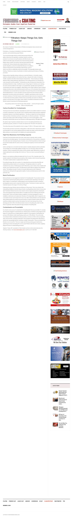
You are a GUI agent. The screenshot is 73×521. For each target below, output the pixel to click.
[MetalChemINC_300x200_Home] (60, 148)
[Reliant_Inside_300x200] (60, 222)
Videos (28, 1)
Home (4, 1)
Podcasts (34, 1)
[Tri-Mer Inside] (60, 179)
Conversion (37, 28)
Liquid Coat (22, 28)
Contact (4, 5)
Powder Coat (13, 28)
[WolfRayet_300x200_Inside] (60, 201)
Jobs (44, 1)
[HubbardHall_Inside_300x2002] (60, 316)
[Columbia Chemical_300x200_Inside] (60, 236)
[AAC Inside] (60, 126)
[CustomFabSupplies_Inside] (60, 166)
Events (39, 1)
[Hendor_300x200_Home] (60, 353)
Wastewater (62, 28)
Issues (8, 1)
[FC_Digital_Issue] (46, 20)
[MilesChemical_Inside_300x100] (60, 340)
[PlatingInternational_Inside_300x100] (60, 194)
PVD (5, 32)
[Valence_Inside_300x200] (60, 137)
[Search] (68, 1)
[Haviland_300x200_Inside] (60, 112)
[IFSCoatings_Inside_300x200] (60, 299)
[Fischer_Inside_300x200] (60, 250)
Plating (5, 28)
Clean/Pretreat (52, 28)
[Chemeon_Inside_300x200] (60, 96)
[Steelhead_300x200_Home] (60, 133)
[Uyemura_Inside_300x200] (60, 187)
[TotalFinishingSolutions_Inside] (60, 271)
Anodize (29, 28)
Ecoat (44, 28)
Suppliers (22, 1)
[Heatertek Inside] (60, 209)
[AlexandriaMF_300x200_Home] (60, 371)
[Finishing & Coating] (19, 21)
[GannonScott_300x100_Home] (60, 330)
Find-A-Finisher (15, 1)
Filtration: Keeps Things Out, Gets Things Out (27, 39)
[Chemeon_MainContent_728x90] (36, 11)
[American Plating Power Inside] (60, 263)
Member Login (12, 32)
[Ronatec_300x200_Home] (60, 281)
